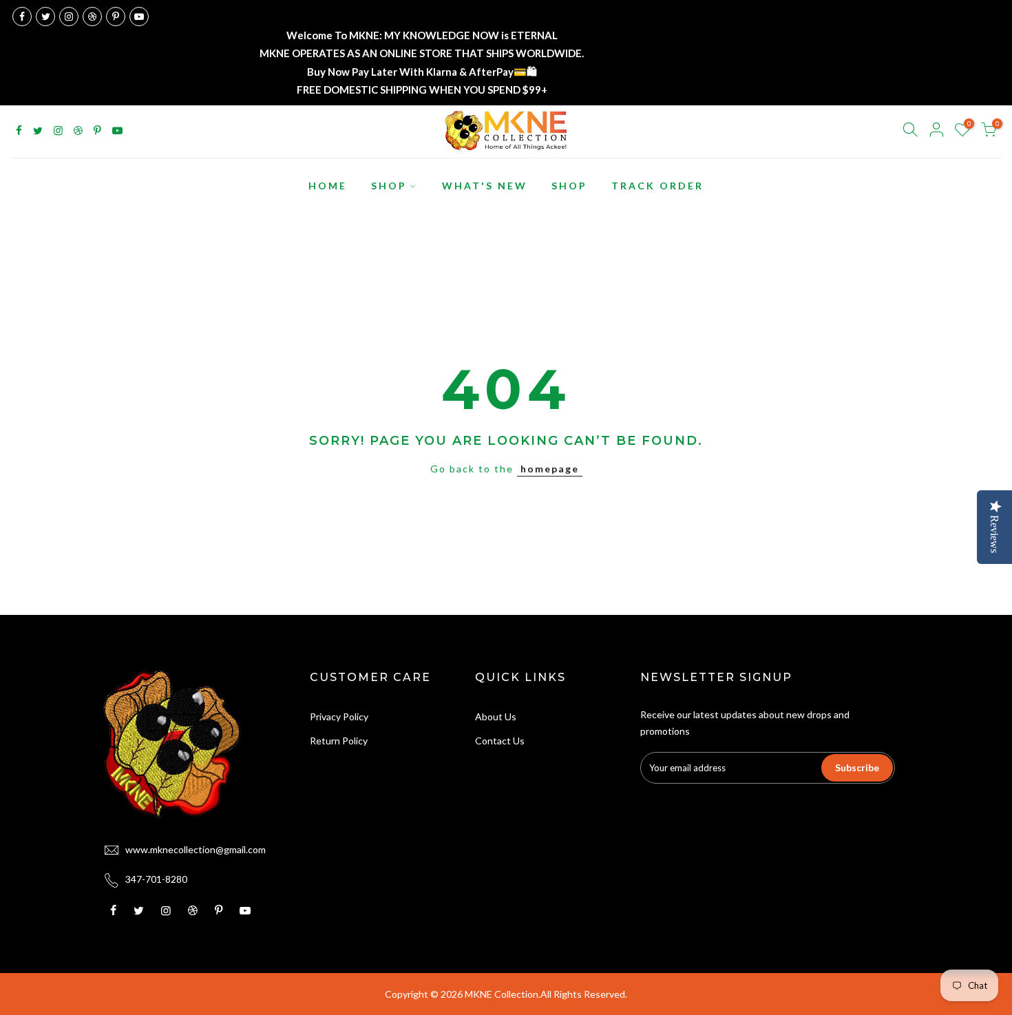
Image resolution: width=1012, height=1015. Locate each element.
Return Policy (339, 740)
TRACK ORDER (657, 185)
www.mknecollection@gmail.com (195, 849)
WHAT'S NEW (484, 185)
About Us (495, 716)
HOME (327, 185)
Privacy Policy (339, 716)
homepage (549, 468)
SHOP (389, 185)
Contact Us (500, 740)
